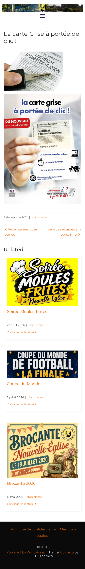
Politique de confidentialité (33, 529)
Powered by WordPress (25, 552)
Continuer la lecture (20, 332)
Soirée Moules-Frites (27, 311)
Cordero (67, 552)
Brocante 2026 (21, 483)
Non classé (39, 217)
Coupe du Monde (23, 383)
